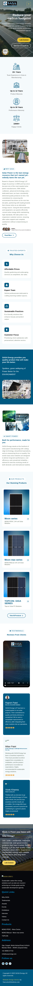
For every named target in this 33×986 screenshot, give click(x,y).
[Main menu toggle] (29, 4)
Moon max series (13, 560)
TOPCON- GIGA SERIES (13, 602)
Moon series (11, 518)
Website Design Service (11, 980)
